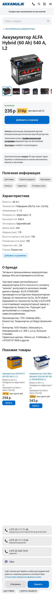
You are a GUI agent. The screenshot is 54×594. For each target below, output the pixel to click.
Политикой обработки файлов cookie (23, 577)
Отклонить (16, 584)
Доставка (9, 145)
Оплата (8, 185)
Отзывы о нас (38, 185)
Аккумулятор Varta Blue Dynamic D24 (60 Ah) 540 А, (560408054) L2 (40, 376)
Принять (38, 584)
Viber (11, 561)
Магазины (45, 179)
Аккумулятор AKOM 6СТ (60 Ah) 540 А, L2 (13, 375)
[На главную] (13, 4)
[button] (49, 55)
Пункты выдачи (27, 179)
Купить (8, 402)
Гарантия (21, 185)
